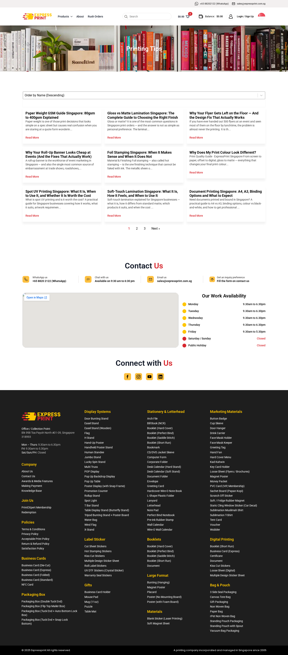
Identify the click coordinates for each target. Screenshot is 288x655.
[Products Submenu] (71, 16)
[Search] (126, 16)
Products (63, 16)
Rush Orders (95, 16)
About (80, 16)
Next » (155, 228)
